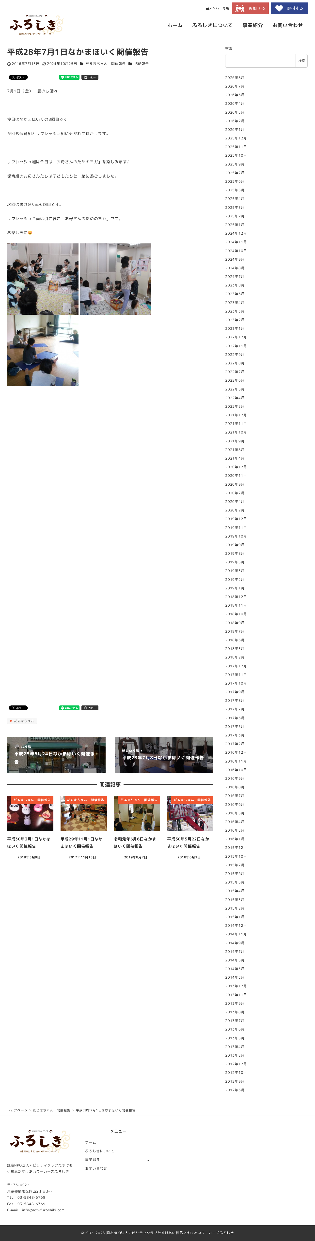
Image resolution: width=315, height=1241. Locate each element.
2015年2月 (235, 908)
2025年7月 (235, 172)
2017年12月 (236, 666)
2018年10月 (236, 614)
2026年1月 (235, 129)
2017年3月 (235, 735)
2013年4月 (235, 1046)
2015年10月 (236, 856)
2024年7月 (235, 276)
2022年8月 (235, 363)
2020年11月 (236, 475)
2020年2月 (235, 510)
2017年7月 (235, 709)
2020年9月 (235, 484)
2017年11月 (236, 674)
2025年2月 (235, 216)
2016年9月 (235, 778)
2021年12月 (236, 415)
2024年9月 (235, 259)
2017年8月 (235, 700)
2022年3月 (235, 406)
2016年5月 (235, 813)
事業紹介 (92, 1159)
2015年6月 (235, 873)
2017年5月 (235, 726)
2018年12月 (236, 596)
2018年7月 (235, 631)
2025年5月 (235, 190)
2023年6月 (235, 294)
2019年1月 (235, 588)
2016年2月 (235, 830)
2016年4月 (235, 821)
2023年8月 (235, 285)
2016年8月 (235, 787)
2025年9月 (235, 164)
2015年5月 (235, 882)
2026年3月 (235, 112)
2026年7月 (235, 86)
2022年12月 (236, 337)
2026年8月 (235, 77)
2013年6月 (235, 1029)
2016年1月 (235, 839)
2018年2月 (235, 657)
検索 (229, 48)
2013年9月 (235, 1003)
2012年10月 (236, 1072)
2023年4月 (235, 302)
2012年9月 (235, 1081)
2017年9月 (235, 691)
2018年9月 (235, 622)
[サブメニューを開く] (148, 1160)
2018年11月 (236, 605)
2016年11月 (236, 761)
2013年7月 (235, 1020)
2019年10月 (236, 536)
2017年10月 (236, 683)
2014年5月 (235, 960)
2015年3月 (235, 899)
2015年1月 (235, 916)
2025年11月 (236, 146)
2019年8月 (235, 553)
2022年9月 (235, 354)
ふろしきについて (99, 1151)
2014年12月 (236, 925)
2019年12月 (236, 519)
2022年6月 (235, 380)
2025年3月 (235, 207)
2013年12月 (236, 986)
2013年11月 (236, 994)
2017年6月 (235, 718)
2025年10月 (236, 155)
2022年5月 (235, 389)
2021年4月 (235, 458)
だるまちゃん (23, 721)
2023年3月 (235, 311)
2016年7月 (235, 795)
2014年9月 (235, 943)
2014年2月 (235, 977)
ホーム (90, 1142)
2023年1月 (235, 328)
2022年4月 (235, 397)
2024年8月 (235, 268)
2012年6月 (235, 1090)
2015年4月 (235, 891)
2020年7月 (235, 493)
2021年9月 (235, 441)
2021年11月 (236, 423)
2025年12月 (236, 138)
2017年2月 (235, 743)
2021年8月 (235, 449)
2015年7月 (235, 865)
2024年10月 (236, 250)
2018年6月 (235, 640)
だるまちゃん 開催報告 (106, 63)
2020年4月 (235, 501)
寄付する (293, 8)
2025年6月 (235, 181)
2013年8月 (235, 1012)
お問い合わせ (96, 1168)
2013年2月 (235, 1055)
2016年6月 (235, 804)
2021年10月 (236, 432)
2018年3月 (235, 648)
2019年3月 (235, 570)
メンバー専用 (219, 8)
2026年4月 (235, 103)
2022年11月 (236, 346)
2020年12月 (236, 466)
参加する (254, 8)
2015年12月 (236, 847)
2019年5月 (235, 562)
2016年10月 (236, 769)
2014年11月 (236, 934)
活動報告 (141, 63)
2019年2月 (235, 579)
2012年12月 (236, 1064)
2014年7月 (235, 951)
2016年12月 (236, 752)
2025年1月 (235, 224)
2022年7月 (235, 371)
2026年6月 (235, 94)
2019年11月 (236, 527)
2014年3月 (235, 968)
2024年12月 (236, 233)
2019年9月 (235, 544)
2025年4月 (235, 198)
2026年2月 (235, 121)
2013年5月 (235, 1038)
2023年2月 (235, 319)
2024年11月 (236, 242)
